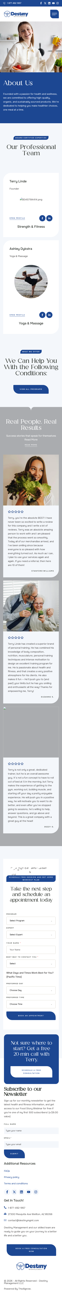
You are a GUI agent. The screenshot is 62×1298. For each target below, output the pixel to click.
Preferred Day (14, 987)
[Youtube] (53, 3)
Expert (10, 932)
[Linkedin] (49, 3)
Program (11, 918)
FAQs (7, 1174)
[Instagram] (57, 3)
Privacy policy (11, 1181)
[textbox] (30, 924)
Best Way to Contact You (22, 961)
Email (7, 1142)
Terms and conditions (16, 1187)
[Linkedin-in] (49, 218)
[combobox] (31, 925)
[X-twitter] (45, 3)
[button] (12, 3)
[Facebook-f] (41, 3)
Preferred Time (15, 1001)
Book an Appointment (31, 1019)
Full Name (10, 1128)
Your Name (13, 947)
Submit (14, 1158)
